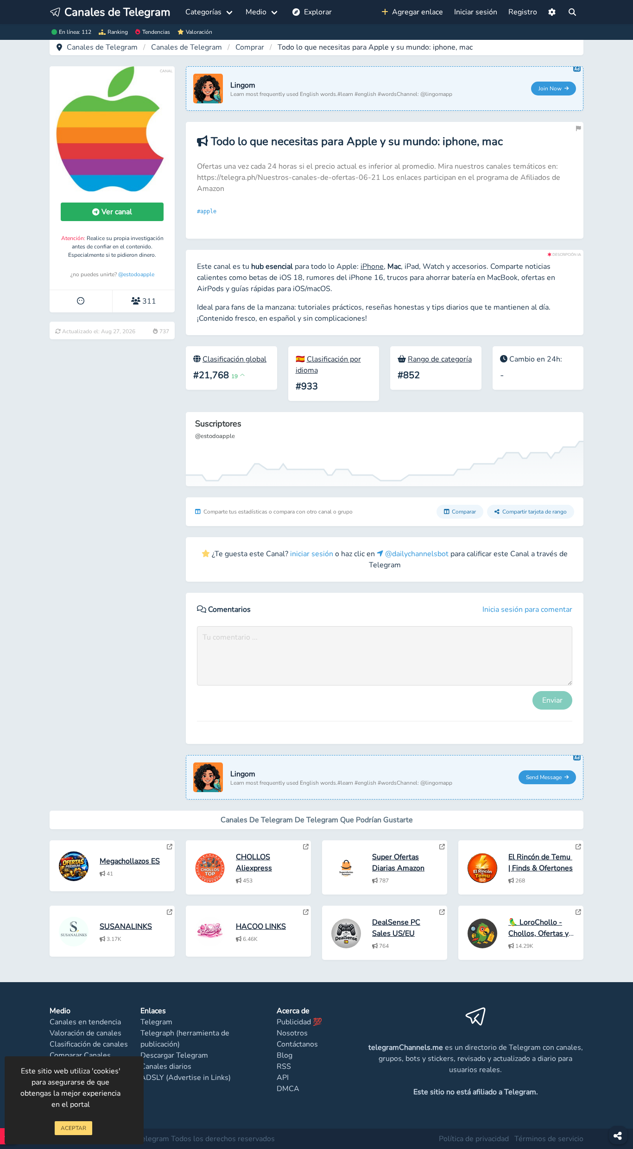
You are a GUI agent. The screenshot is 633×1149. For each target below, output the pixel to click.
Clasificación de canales (89, 1044)
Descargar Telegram (174, 1055)
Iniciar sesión (475, 12)
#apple (208, 211)
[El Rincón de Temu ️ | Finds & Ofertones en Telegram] (578, 847)
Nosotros (292, 1033)
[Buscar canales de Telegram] (572, 12)
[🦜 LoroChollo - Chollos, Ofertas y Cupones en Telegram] (578, 912)
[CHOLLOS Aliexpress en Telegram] (306, 847)
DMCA (288, 1089)
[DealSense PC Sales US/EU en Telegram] (442, 912)
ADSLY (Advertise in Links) (185, 1078)
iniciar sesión (311, 554)
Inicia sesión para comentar (527, 609)
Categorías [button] (203, 12)
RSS (284, 1066)
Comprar (249, 47)
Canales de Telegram (102, 47)
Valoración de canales (85, 1033)
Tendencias (156, 32)
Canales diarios (165, 1066)
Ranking (118, 32)
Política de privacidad (474, 1139)
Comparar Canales (80, 1055)
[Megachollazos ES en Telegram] (169, 847)
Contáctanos (297, 1044)
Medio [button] (256, 12)
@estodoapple (136, 274)
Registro (522, 12)
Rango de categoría (440, 359)
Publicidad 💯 (299, 1022)
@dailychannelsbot (416, 554)
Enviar (552, 700)
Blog (284, 1055)
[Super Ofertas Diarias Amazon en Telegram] (442, 847)
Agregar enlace (415, 12)
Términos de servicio (548, 1139)
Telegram (156, 1022)
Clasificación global (234, 359)
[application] (384, 449)
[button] (552, 12)
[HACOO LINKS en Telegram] (306, 912)
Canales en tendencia (85, 1022)
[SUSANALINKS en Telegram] (169, 912)
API (283, 1078)
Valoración (199, 32)
